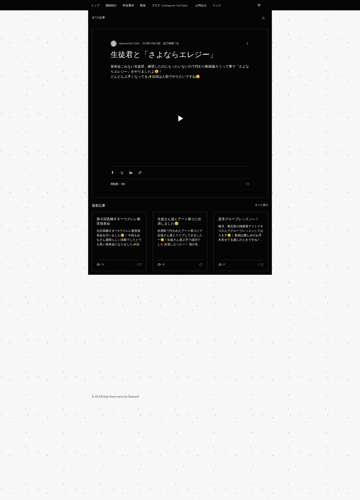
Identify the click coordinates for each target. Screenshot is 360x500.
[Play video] (180, 118)
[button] (263, 17)
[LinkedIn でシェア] (131, 172)
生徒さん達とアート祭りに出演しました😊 (179, 221)
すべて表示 (261, 205)
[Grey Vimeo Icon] (259, 5)
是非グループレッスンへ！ (238, 219)
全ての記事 (98, 17)
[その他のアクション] (247, 43)
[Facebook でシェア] (112, 172)
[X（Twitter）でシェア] (121, 172)
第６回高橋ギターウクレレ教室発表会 (118, 221)
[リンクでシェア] (140, 172)
